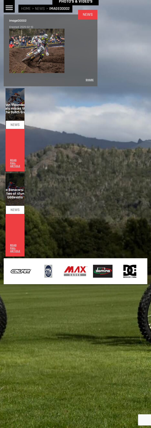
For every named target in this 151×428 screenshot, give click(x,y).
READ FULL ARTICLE (15, 163)
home (26, 8)
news (40, 8)
